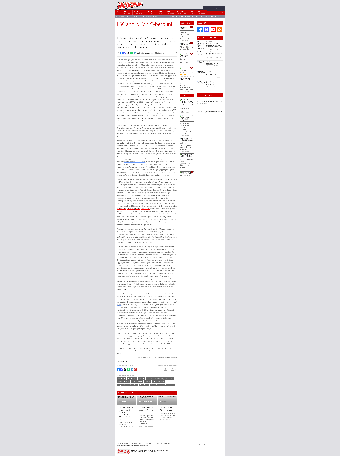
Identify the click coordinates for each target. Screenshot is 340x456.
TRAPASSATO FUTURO (146, 402)
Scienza (160, 12)
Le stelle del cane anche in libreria (214, 54)
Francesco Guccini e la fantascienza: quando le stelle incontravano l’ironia (214, 45)
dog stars (204, 16)
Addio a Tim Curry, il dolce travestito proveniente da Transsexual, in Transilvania (186, 128)
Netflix (162, 16)
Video (192, 12)
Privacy (198, 444)
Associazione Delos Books (128, 445)
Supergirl (217, 16)
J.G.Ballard (147, 381)
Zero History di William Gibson (166, 408)
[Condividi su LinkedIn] (134, 52)
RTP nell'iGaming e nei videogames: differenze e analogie (186, 163)
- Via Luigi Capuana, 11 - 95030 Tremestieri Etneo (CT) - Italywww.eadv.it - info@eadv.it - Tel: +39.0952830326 (149, 450)
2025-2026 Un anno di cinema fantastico (186, 178)
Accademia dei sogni (157, 385)
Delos (202, 12)
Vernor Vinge (122, 289)
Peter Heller (195, 16)
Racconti (181, 12)
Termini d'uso (189, 444)
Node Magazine (122, 318)
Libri (127, 12)
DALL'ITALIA (209, 41)
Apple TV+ (129, 16)
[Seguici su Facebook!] (200, 29)
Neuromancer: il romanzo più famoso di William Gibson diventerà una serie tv (126, 413)
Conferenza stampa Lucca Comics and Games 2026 (209, 112)
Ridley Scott (137, 16)
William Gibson (148, 118)
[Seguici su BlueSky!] (207, 29)
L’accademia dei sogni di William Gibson (146, 409)
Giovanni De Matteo (145, 54)
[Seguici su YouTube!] (213, 29)
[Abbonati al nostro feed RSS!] (220, 29)
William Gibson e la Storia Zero (186, 48)
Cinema (138, 12)
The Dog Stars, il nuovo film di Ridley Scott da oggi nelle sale (186, 108)
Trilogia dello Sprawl (132, 273)
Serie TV (150, 12)
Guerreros (184, 70)
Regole (205, 444)
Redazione (212, 444)
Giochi (170, 12)
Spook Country (168, 299)
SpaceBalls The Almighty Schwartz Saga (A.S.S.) (210, 102)
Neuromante (135, 118)
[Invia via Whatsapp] (131, 52)
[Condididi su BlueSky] (124, 52)
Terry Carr (157, 159)
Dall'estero (124, 361)
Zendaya (210, 16)
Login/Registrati (219, 7)
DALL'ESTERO (123, 402)
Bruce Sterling (166, 179)
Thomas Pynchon (133, 208)
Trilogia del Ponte (145, 276)
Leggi (210, 49)
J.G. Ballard (145, 208)
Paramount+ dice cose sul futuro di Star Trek (214, 83)
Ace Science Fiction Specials (134, 161)
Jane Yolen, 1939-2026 (213, 63)
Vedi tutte (219, 95)
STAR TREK (208, 81)
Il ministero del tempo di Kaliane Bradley (213, 73)
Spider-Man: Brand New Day (150, 16)
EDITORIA (163, 402)
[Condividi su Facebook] (121, 52)
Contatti (220, 444)
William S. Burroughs (124, 381)
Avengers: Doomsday (185, 16)
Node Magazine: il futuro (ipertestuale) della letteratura (187, 86)
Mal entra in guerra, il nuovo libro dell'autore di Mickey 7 (186, 146)
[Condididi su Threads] (128, 52)
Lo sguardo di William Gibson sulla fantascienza (186, 35)
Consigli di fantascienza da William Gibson (186, 61)
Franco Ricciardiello (171, 16)
